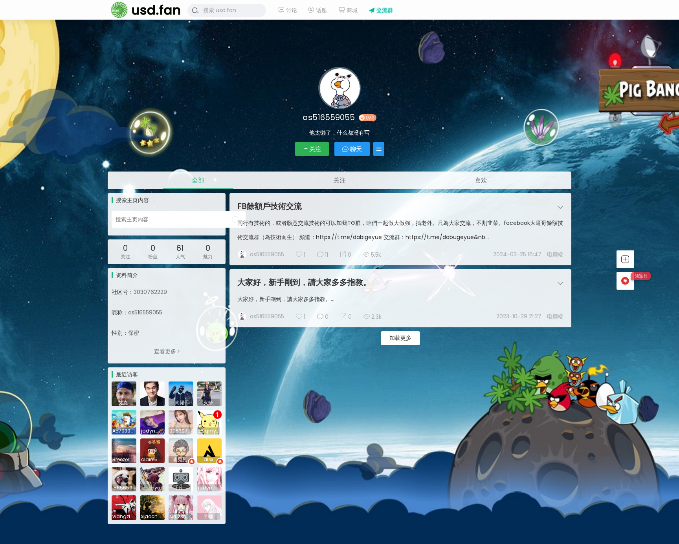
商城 (351, 10)
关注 (315, 149)
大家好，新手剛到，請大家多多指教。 (304, 282)
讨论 (290, 10)
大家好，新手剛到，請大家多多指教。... (285, 299)
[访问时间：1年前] (124, 393)
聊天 (355, 149)
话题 (320, 10)
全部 (198, 180)
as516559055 (267, 254)
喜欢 (481, 180)
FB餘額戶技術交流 (269, 206)
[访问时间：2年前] (181, 422)
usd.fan (143, 10)
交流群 (384, 10)
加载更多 (400, 338)
